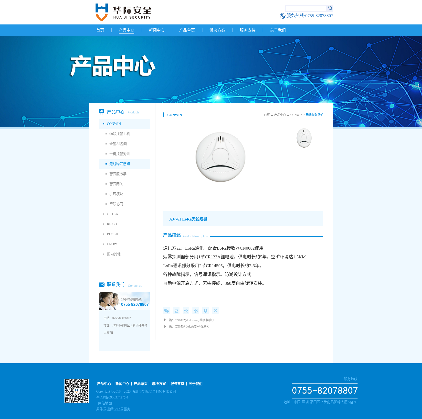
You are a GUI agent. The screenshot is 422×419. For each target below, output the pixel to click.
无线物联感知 (314, 115)
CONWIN (174, 115)
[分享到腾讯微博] (215, 310)
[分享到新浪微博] (195, 310)
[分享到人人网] (205, 310)
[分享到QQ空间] (186, 310)
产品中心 (280, 115)
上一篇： (188, 320)
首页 (100, 30)
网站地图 (104, 403)
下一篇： (186, 326)
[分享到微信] (166, 310)
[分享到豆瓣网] (176, 310)
